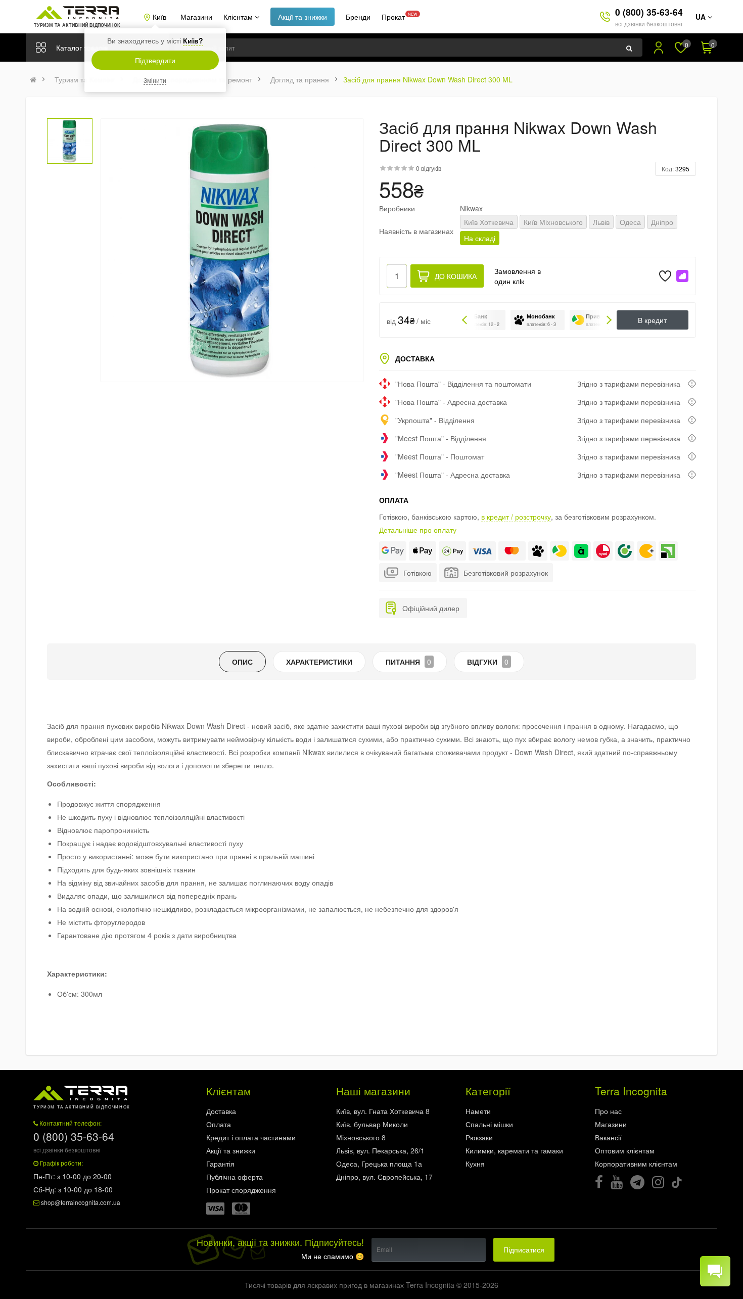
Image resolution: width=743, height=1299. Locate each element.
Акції (302, 17)
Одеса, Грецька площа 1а (379, 1163)
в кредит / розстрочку (516, 517)
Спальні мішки (489, 1124)
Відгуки (487, 662)
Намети (478, 1111)
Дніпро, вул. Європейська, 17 (384, 1177)
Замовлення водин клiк (517, 276)
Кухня (475, 1163)
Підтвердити (155, 60)
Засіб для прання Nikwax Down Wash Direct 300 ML (428, 79)
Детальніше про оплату (417, 530)
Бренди (358, 17)
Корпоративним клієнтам (636, 1163)
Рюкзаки (479, 1137)
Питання (408, 662)
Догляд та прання (299, 79)
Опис (242, 662)
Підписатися (523, 1249)
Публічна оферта (234, 1177)
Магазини (196, 17)
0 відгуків (428, 168)
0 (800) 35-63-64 (649, 12)
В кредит (652, 320)
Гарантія (220, 1163)
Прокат (393, 17)
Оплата (218, 1124)
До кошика (456, 276)
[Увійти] (659, 47)
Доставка (221, 1111)
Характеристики (319, 662)
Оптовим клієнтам (625, 1150)
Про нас (608, 1111)
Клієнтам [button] (239, 17)
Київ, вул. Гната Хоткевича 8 (383, 1111)
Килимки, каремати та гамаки (514, 1150)
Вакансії (608, 1137)
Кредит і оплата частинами (251, 1137)
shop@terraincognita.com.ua (80, 1202)
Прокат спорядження (241, 1190)
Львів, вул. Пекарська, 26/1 (380, 1150)
